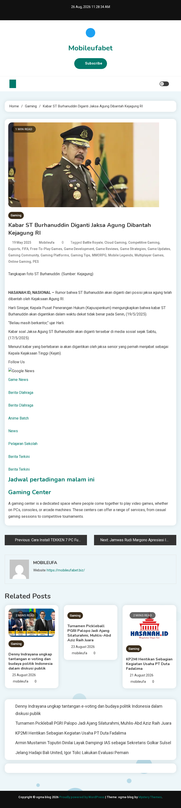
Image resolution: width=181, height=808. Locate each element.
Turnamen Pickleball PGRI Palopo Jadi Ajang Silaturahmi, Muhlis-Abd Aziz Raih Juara (89, 633)
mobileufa (46, 242)
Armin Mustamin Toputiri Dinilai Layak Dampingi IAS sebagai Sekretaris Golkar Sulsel (93, 742)
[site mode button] (164, 83)
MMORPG (99, 255)
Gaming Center (29, 492)
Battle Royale (93, 242)
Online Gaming (19, 261)
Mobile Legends (120, 255)
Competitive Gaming (144, 242)
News (13, 431)
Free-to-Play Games (46, 249)
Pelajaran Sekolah (22, 443)
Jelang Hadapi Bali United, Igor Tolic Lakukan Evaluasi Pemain (72, 752)
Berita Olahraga (20, 392)
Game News (18, 379)
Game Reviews (107, 249)
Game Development (79, 249)
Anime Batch (18, 418)
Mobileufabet (90, 48)
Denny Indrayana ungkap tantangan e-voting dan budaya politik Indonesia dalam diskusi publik (30, 661)
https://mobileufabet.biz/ (66, 570)
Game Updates (159, 249)
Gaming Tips (80, 255)
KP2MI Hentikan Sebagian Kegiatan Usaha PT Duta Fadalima (149, 664)
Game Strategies (133, 249)
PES (36, 261)
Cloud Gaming (115, 242)
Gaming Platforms (55, 255)
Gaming (16, 215)
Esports (14, 249)
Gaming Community (23, 255)
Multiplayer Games (149, 255)
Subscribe (93, 63)
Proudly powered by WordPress (82, 797)
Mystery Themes (150, 797)
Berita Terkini (19, 456)
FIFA (25, 249)
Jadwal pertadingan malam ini (51, 479)
